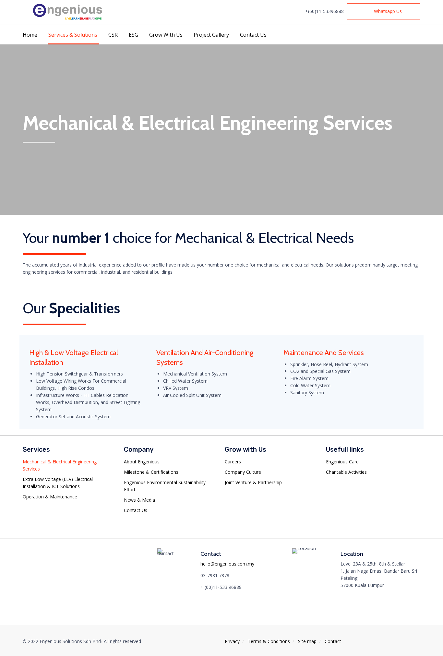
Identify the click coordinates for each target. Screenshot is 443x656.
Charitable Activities (346, 472)
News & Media (139, 500)
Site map (307, 641)
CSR (113, 34)
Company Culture (243, 472)
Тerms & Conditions (269, 641)
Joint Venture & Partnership (253, 482)
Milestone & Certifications (151, 472)
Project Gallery (211, 34)
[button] (383, 11)
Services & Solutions (72, 34)
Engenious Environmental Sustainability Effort (165, 486)
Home (30, 34)
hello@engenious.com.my (227, 564)
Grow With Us (166, 34)
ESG (133, 34)
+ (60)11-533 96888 (221, 587)
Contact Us (253, 34)
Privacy (232, 641)
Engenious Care (342, 462)
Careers (233, 462)
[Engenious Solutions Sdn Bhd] (69, 12)
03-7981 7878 (214, 575)
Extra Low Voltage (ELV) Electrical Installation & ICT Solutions (58, 482)
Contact (333, 641)
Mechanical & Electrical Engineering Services (60, 465)
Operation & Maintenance (50, 497)
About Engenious (142, 462)
